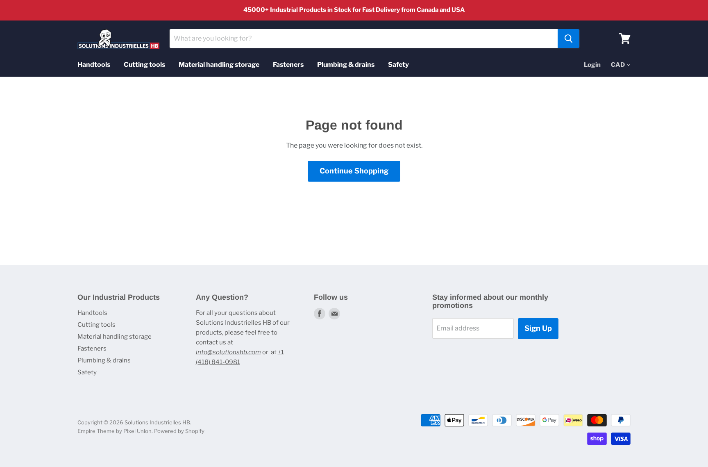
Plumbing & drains (345, 64)
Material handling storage (219, 64)
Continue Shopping (354, 170)
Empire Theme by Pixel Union (114, 431)
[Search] (568, 38)
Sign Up (538, 328)
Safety (398, 64)
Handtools (93, 64)
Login (592, 64)
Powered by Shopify (179, 431)
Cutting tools (144, 64)
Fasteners (288, 64)
